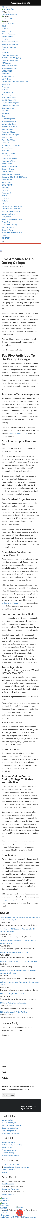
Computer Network (8, 153)
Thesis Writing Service (9, 158)
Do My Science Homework (11, 174)
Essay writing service (9, 1131)
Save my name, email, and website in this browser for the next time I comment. (18, 1088)
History (4, 116)
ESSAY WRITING (8, 185)
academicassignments (9, 14)
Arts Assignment (7, 79)
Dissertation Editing (8, 227)
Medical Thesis (7, 164)
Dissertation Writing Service (11, 1125)
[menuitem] (20, 921)
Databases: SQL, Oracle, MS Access (14, 177)
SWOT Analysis (7, 182)
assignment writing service (12, 603)
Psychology (6, 87)
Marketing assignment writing (12, 1145)
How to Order (6, 31)
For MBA (5, 39)
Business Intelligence (9, 121)
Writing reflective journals (10, 1133)
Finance (4, 50)
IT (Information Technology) (11, 145)
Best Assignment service (10, 1155)
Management (6, 193)
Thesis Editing (6, 222)
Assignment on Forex (9, 124)
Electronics (5, 150)
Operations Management (10, 60)
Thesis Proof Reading (9, 225)
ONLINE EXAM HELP (9, 100)
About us (5, 28)
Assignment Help (7, 36)
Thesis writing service (9, 1150)
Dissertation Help (7, 129)
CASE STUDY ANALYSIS (10, 105)
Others (4, 203)
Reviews (4, 1172)
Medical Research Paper (10, 134)
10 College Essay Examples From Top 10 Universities (18, 961)
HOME (4, 26)
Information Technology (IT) (11, 58)
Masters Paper (7, 137)
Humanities (5, 113)
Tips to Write (6, 142)
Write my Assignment (9, 34)
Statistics (5, 89)
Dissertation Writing (8, 140)
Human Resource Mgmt (10, 42)
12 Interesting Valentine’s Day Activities (13, 1012)
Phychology (6, 198)
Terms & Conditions (8, 1170)
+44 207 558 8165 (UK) (11, 1164)
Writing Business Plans (9, 66)
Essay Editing (6, 217)
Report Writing (7, 1147)
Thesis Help (6, 156)
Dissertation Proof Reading (11, 211)
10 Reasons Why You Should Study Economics (16, 994)
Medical (4, 195)
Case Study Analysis (9, 1123)
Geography (5, 111)
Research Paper (7, 230)
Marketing (5, 201)
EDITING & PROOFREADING (12, 209)
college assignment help (18, 433)
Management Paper (8, 132)
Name (4, 1066)
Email (4, 1072)
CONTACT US (6, 238)
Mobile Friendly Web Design (9, 1217)
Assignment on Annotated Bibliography (15, 81)
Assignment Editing (8, 214)
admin (6, 267)
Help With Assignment (9, 126)
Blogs (13, 9)
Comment (6, 1035)
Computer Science (8, 148)
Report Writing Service (9, 166)
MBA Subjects (6, 63)
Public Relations (7, 92)
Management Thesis (9, 161)
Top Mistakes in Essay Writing (12, 206)
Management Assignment (10, 55)
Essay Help (5, 187)
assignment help (8, 899)
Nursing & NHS (7, 84)
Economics (5, 73)
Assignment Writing (8, 76)
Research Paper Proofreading (12, 219)
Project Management (9, 47)
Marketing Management (10, 44)
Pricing (4, 235)
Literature (5, 190)
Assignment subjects (9, 1142)
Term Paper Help (7, 172)
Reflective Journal (8, 169)
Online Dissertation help (10, 1128)
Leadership (5, 52)
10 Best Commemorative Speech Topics (14, 952)
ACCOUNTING (7, 71)
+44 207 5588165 (8, 19)
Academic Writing (8, 1153)
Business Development (9, 68)
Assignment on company (10, 103)
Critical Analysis (7, 179)
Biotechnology (6, 95)
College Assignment (8, 108)
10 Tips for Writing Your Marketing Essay (14, 1003)
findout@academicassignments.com (16, 1167)
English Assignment (8, 119)
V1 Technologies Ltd (29, 1217)
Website (5, 1078)
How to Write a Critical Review (12, 233)
